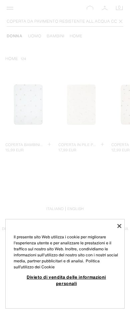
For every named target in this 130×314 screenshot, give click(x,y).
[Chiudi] (119, 226)
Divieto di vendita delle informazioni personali (66, 280)
